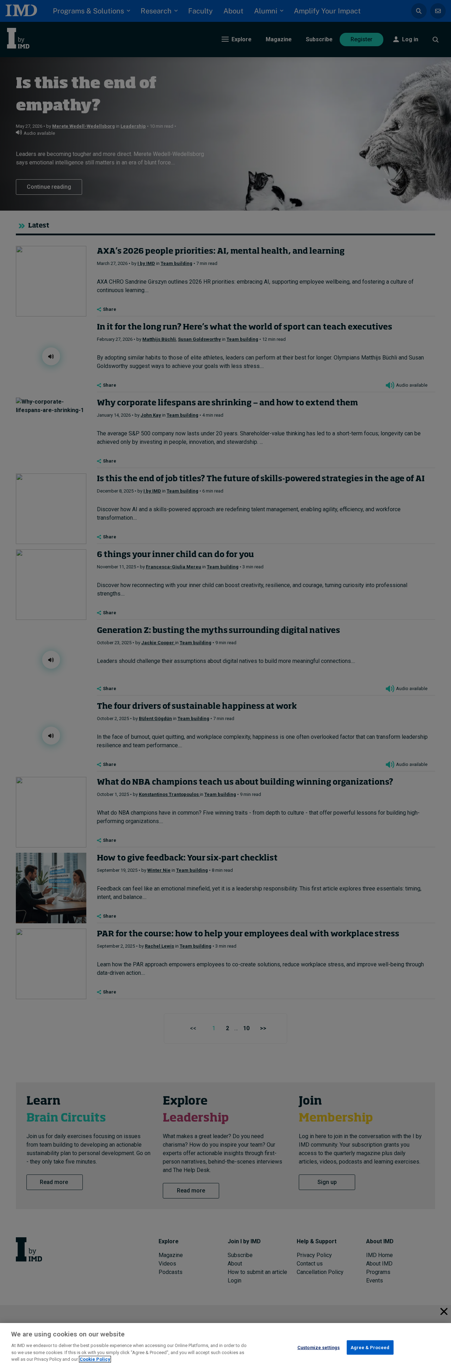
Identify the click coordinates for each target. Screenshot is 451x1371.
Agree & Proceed (370, 1347)
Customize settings (318, 1347)
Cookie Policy (95, 1359)
